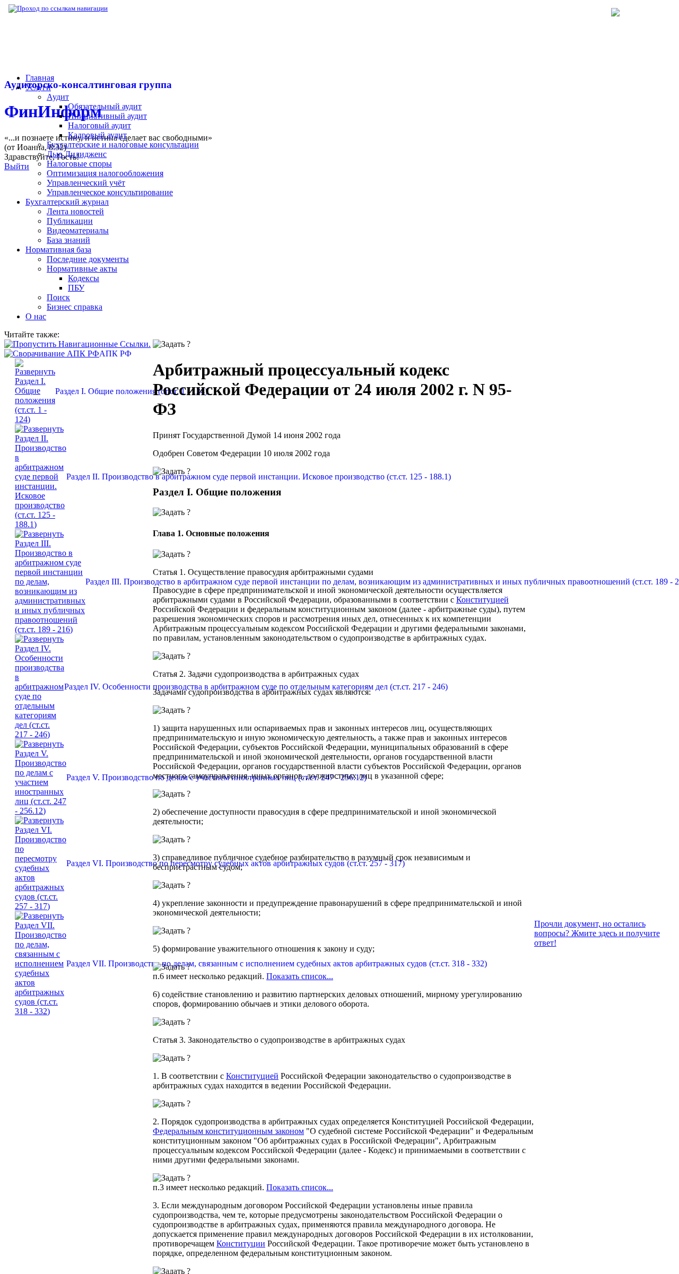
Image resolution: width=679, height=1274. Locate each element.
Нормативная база (143, 8)
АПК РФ (115, 353)
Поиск (58, 297)
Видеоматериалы (78, 230)
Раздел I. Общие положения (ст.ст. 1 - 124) (131, 391)
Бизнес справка (74, 306)
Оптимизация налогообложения (105, 173)
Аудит (58, 96)
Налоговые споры (79, 163)
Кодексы (258, 8)
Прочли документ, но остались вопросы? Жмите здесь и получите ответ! (597, 933)
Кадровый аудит (97, 134)
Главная (39, 77)
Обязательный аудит (105, 106)
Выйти (16, 166)
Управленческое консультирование (110, 192)
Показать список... (299, 976)
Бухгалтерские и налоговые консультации (123, 144)
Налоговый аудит (99, 125)
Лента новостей (75, 211)
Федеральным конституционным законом (228, 1131)
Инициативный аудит (107, 115)
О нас (35, 316)
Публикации (70, 220)
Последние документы (88, 259)
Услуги (38, 87)
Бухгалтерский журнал (67, 201)
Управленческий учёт (86, 182)
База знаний (68, 240)
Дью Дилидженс (77, 154)
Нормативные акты (82, 268)
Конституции (240, 1243)
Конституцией (482, 599)
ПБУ (76, 287)
